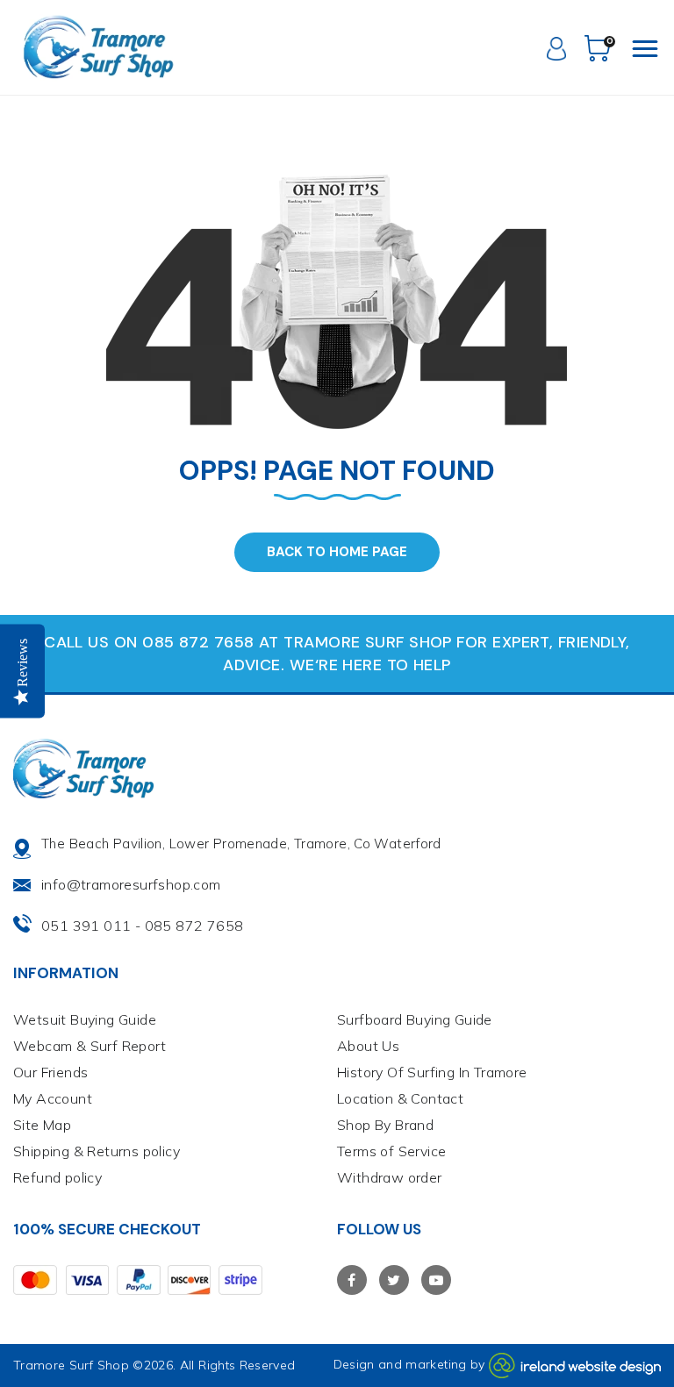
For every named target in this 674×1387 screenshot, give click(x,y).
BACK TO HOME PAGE (337, 552)
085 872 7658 (194, 925)
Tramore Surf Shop (71, 1365)
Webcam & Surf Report (89, 1046)
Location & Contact (400, 1098)
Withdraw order (389, 1177)
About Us (368, 1046)
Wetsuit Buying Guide (84, 1019)
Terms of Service (391, 1151)
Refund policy (57, 1177)
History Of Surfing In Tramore (432, 1072)
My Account (52, 1098)
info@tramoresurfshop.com (131, 884)
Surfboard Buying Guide (414, 1019)
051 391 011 (86, 925)
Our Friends (50, 1072)
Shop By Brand (385, 1124)
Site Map (42, 1124)
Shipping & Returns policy (96, 1151)
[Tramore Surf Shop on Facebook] (352, 1280)
